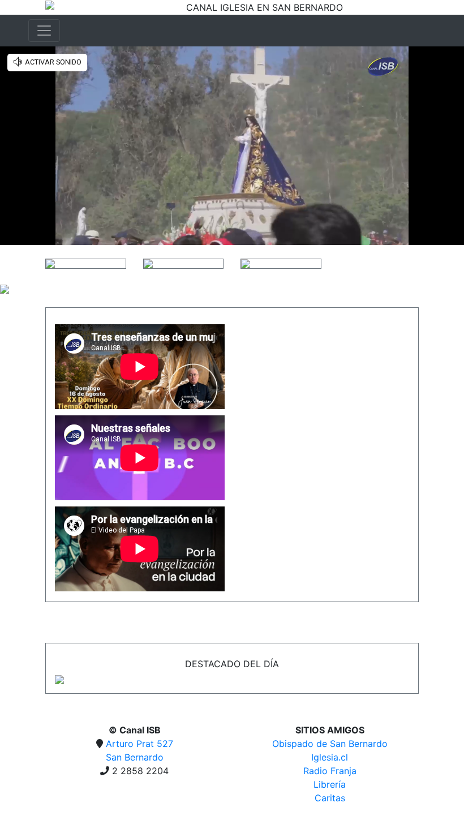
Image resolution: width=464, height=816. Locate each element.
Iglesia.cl (329, 757)
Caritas (330, 798)
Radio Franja (329, 770)
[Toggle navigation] (44, 30)
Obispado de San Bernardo (330, 743)
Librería (329, 784)
